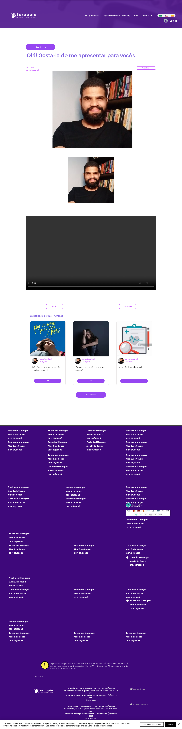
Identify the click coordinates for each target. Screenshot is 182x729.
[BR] (160, 15)
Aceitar (170, 724)
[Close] (178, 724)
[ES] (172, 15)
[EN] (166, 15)
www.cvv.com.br (68, 668)
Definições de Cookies (152, 724)
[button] (146, 68)
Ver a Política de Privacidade (100, 725)
